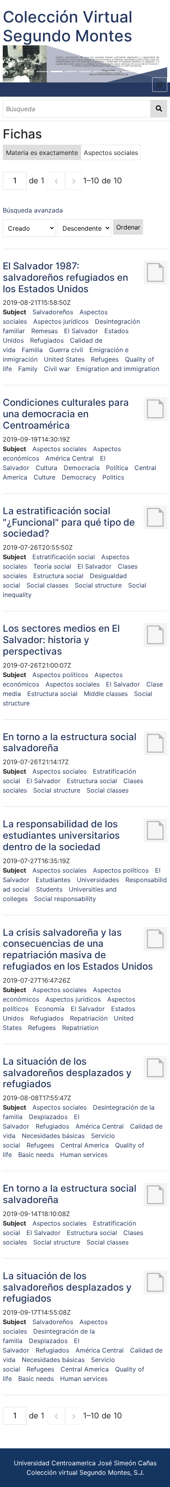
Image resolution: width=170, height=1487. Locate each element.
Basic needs (36, 1155)
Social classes (47, 585)
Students (49, 889)
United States (64, 359)
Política (117, 468)
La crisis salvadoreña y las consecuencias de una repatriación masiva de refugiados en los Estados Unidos (78, 949)
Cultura (46, 468)
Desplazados (48, 1117)
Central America (84, 1145)
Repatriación (89, 1018)
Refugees (105, 359)
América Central (69, 458)
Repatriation (80, 1028)
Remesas (44, 331)
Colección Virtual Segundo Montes (67, 26)
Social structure (98, 585)
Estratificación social (63, 557)
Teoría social (52, 566)
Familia (32, 350)
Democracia (82, 468)
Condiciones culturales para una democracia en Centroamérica (66, 414)
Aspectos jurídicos (61, 321)
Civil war (57, 369)
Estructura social (58, 576)
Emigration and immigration (117, 369)
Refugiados (47, 340)
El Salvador (81, 331)
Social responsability (65, 899)
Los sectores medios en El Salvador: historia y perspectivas (61, 640)
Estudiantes (53, 880)
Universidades (98, 880)
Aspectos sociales (59, 449)
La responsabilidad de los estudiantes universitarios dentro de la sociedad (61, 835)
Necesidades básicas (53, 1136)
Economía (49, 1009)
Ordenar (128, 227)
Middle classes (106, 694)
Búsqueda (159, 109)
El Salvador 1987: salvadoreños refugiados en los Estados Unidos (65, 277)
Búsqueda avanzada (33, 210)
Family (28, 369)
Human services (84, 1155)
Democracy (79, 477)
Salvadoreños (52, 312)
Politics (113, 477)
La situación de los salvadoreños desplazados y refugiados (67, 1073)
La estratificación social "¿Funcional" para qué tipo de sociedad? (69, 522)
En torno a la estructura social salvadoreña (69, 742)
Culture (44, 477)
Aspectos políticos (60, 675)
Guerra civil (66, 350)
